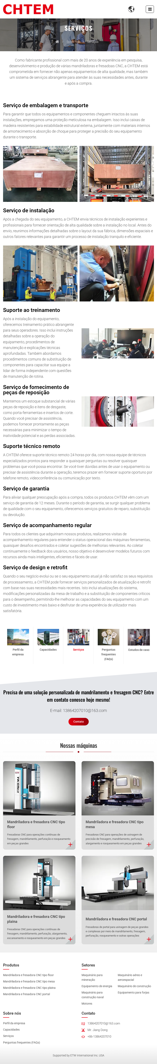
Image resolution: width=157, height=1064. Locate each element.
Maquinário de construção (134, 986)
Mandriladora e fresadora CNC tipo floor (28, 975)
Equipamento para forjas (133, 992)
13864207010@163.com (103, 1023)
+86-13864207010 (99, 1036)
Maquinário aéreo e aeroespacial (130, 977)
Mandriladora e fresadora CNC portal (26, 994)
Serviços (8, 1036)
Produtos (11, 965)
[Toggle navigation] (150, 9)
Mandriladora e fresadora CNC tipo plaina (29, 988)
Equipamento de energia (97, 986)
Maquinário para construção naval (93, 995)
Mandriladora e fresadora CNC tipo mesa (29, 981)
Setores (88, 965)
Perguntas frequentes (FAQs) (21, 1042)
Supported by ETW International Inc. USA (78, 1055)
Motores (87, 1003)
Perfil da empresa (14, 1023)
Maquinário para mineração (92, 977)
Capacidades (11, 1029)
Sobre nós (73, 42)
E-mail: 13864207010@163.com (78, 710)
